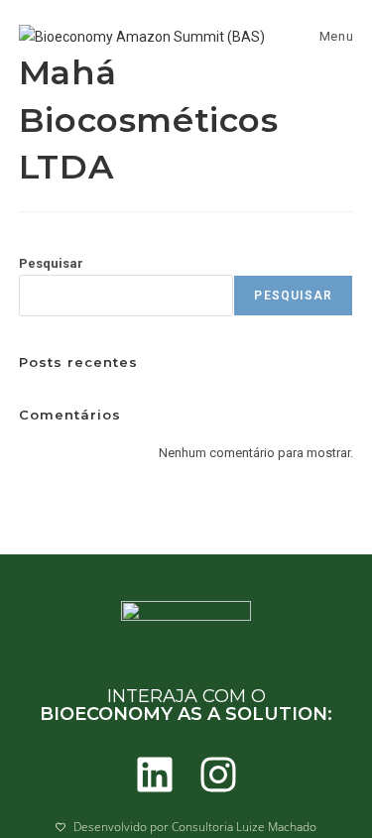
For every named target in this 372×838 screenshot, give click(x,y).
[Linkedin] (154, 774)
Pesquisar (51, 263)
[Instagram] (218, 774)
